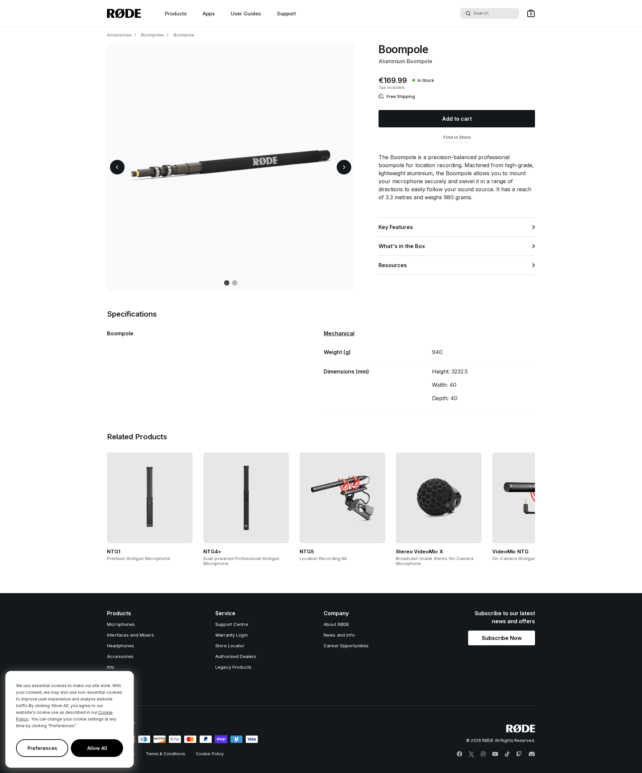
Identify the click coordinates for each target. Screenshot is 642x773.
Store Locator (229, 645)
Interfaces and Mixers (130, 635)
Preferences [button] (42, 748)
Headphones (120, 645)
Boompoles (152, 34)
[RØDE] (124, 13)
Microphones (121, 624)
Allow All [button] (97, 748)
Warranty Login (231, 635)
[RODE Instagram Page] (483, 754)
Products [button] (176, 13)
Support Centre (231, 624)
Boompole (184, 34)
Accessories (119, 34)
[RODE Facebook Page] (459, 754)
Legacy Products (233, 667)
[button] (531, 13)
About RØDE (336, 624)
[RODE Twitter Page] (471, 754)
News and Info (339, 635)
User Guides (246, 13)
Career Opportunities (346, 645)
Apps (209, 13)
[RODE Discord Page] (531, 754)
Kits (111, 667)
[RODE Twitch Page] (519, 754)
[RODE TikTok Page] (507, 754)
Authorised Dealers (235, 656)
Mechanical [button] (339, 333)
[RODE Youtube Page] (495, 754)
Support (286, 13)
